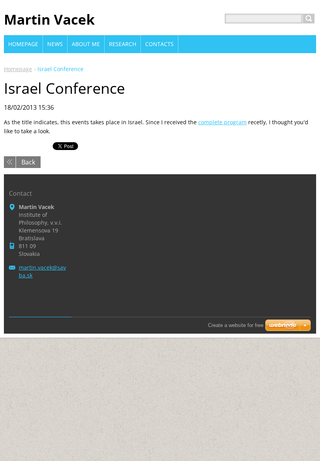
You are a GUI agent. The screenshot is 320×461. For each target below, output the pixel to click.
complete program (222, 122)
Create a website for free (235, 325)
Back (28, 162)
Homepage (18, 69)
